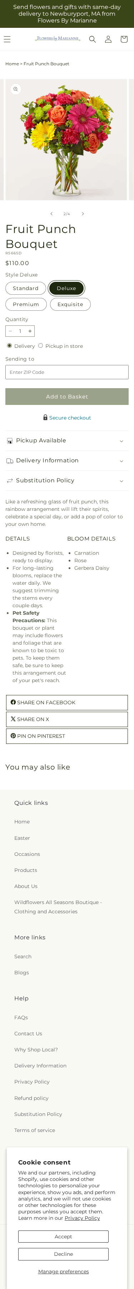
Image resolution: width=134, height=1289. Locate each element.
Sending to (30, 359)
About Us (26, 886)
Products (25, 870)
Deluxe (66, 288)
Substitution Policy (38, 1114)
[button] (92, 39)
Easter (22, 838)
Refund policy (31, 1098)
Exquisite (70, 304)
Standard (26, 288)
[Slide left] (51, 214)
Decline (63, 1254)
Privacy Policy (82, 1218)
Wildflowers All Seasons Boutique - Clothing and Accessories (58, 906)
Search (22, 956)
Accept (63, 1236)
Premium (26, 304)
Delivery (25, 346)
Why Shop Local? (36, 1049)
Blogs (21, 972)
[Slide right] (83, 214)
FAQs (21, 1017)
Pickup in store (64, 346)
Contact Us (28, 1033)
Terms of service (34, 1130)
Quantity (16, 319)
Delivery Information (40, 1065)
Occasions (27, 854)
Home (12, 63)
